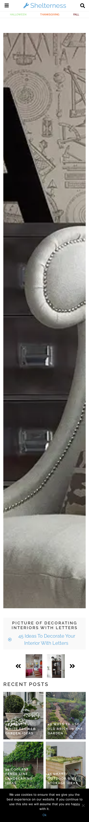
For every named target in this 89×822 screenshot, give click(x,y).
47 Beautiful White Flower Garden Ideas (20, 728)
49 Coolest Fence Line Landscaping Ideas (19, 776)
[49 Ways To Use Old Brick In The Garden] (66, 715)
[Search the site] (82, 6)
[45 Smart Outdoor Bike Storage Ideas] (66, 765)
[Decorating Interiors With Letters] (33, 666)
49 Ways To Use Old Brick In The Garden (65, 728)
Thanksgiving (49, 14)
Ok (44, 815)
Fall (76, 14)
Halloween (18, 14)
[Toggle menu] (6, 6)
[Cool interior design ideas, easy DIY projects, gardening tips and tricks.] (44, 8)
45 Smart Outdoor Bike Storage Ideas (63, 778)
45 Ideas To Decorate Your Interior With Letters (46, 639)
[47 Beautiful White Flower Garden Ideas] (23, 715)
